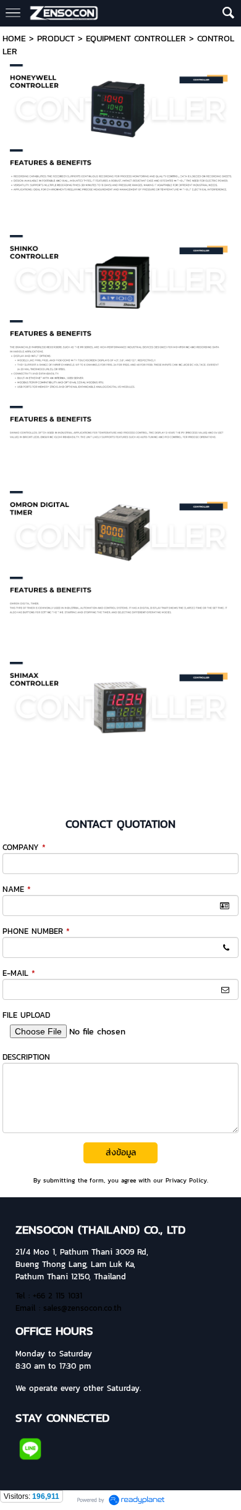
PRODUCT (56, 38)
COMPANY (24, 847)
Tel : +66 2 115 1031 (48, 1295)
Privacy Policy (186, 1180)
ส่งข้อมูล (121, 1152)
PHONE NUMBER (36, 931)
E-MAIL (18, 973)
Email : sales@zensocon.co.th (68, 1308)
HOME (14, 38)
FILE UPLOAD (26, 1015)
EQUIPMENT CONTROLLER (136, 38)
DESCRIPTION (26, 1057)
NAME (16, 889)
